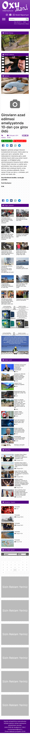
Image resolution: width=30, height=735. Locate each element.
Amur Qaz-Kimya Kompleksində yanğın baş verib (22, 219)
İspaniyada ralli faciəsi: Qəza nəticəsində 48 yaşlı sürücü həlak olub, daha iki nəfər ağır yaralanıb (7, 237)
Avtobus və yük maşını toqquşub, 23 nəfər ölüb (22, 235)
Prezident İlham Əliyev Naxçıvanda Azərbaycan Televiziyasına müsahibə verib (21, 464)
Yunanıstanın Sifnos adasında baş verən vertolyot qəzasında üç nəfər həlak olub (7, 252)
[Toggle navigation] (3, 19)
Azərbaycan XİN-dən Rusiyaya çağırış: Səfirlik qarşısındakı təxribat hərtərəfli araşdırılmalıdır (19, 376)
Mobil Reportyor (22, 15)
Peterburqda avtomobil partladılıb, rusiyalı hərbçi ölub (19, 438)
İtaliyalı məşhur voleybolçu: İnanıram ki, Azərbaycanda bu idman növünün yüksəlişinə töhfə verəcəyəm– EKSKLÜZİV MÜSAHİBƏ (22, 482)
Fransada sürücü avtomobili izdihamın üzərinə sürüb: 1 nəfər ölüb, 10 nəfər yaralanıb (7, 220)
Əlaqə (27, 23)
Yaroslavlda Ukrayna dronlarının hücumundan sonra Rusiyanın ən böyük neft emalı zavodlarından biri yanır (7, 269)
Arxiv (15, 23)
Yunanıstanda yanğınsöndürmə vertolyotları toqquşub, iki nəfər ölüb (7, 285)
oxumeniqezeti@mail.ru (15, 729)
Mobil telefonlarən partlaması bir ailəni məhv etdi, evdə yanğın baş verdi (21, 252)
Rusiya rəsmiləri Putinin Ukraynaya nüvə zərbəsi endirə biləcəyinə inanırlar (19, 430)
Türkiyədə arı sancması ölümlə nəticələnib (22, 299)
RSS (23, 727)
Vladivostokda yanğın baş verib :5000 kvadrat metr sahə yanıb (22, 285)
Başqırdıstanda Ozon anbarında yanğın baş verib (20, 393)
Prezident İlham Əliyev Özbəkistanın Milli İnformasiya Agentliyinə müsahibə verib (21, 456)
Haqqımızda (21, 23)
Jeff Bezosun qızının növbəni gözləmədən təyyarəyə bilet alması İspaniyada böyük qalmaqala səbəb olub (7, 301)
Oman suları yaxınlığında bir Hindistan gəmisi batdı (22, 267)
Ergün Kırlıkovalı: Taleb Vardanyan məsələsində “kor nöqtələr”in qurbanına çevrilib (21, 473)
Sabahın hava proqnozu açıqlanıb (19, 384)
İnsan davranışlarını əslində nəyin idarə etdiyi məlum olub (19, 421)
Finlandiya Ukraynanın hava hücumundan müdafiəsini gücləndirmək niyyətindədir (20, 367)
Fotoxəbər (17, 506)
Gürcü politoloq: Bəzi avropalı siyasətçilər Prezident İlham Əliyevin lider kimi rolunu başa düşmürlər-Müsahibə (21, 492)
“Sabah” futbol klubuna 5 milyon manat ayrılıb (18, 413)
